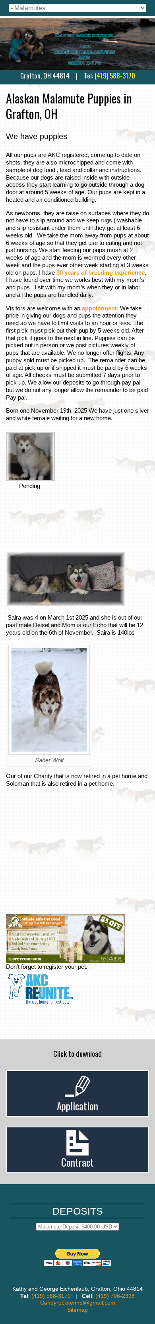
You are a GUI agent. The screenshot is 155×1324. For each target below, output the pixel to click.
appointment (99, 308)
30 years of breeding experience (100, 272)
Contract (77, 1162)
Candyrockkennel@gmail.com (77, 1302)
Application (77, 1105)
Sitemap (77, 1310)
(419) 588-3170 (115, 75)
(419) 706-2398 (115, 1296)
